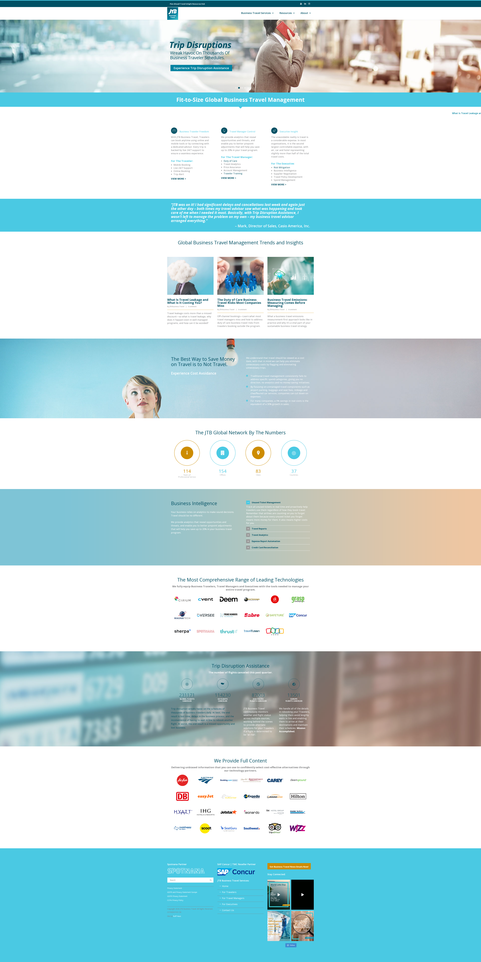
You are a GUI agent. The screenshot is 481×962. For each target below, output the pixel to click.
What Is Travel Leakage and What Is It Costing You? (448, 113)
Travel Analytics (260, 535)
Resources (285, 13)
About (304, 13)
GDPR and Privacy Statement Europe (182, 892)
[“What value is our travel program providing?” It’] (302, 895)
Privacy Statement (174, 888)
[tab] (278, 502)
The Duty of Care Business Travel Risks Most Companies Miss (239, 303)
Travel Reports (259, 528)
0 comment (192, 306)
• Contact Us (225, 910)
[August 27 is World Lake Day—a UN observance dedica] (278, 895)
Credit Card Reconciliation (265, 547)
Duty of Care (230, 160)
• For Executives (227, 904)
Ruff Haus (177, 916)
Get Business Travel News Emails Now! (289, 866)
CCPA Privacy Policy (175, 900)
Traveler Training (233, 173)
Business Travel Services (256, 13)
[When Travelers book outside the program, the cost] (278, 926)
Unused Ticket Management (266, 502)
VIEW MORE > (178, 178)
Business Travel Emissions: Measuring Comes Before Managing (287, 303)
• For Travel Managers (230, 898)
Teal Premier (179, 69)
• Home (222, 886)
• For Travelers (226, 892)
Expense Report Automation (266, 541)
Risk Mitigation (282, 167)
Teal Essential (213, 69)
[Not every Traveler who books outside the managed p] (302, 926)
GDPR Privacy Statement (177, 896)
